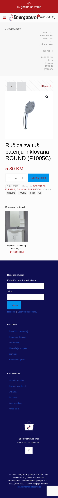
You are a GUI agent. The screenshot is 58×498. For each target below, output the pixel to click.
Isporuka (13, 397)
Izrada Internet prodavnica (29, 487)
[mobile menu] (4, 17)
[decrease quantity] (9, 177)
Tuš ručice (48, 51)
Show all (47, 86)
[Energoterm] (23, 17)
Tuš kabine (14, 342)
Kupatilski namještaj (18, 331)
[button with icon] (29, 450)
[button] (47, 97)
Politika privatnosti (17, 386)
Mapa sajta (14, 409)
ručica (32, 193)
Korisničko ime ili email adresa (21, 280)
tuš (40, 193)
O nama (12, 392)
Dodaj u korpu (38, 177)
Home (44, 32)
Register (11, 312)
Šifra (9, 291)
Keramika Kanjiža (17, 337)
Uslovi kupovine (16, 380)
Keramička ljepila (17, 359)
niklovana (11, 193)
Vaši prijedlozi (15, 403)
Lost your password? (27, 312)
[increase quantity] (22, 177)
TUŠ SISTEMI (46, 44)
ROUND (22, 193)
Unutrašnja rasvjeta (18, 348)
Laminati (13, 354)
